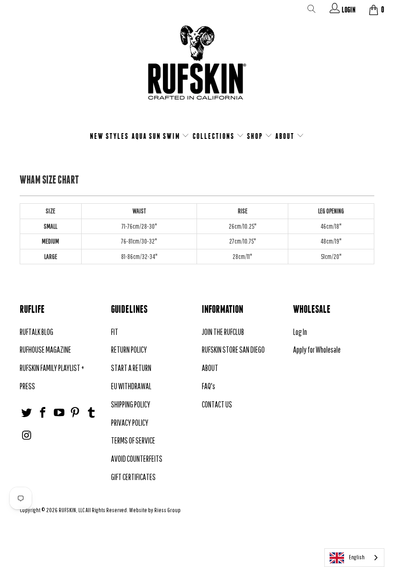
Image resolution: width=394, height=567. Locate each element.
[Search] (311, 10)
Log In (300, 331)
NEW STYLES (109, 136)
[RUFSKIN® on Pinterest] (75, 413)
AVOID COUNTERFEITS (136, 458)
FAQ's (208, 386)
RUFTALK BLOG (36, 331)
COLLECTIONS (214, 136)
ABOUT (285, 136)
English (357, 557)
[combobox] (354, 557)
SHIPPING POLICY (130, 404)
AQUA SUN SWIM (157, 136)
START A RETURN (131, 367)
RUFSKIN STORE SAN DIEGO (233, 349)
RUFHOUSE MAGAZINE (45, 349)
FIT (114, 331)
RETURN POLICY (129, 349)
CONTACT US (217, 404)
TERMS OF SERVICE (133, 440)
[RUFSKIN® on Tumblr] (92, 413)
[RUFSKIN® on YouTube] (59, 413)
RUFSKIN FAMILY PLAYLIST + (52, 367)
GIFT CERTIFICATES (133, 476)
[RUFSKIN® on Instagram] (27, 436)
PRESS (27, 386)
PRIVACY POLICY (129, 422)
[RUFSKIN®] (197, 68)
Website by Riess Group (155, 510)
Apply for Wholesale (317, 349)
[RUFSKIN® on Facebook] (43, 413)
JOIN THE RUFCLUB (223, 331)
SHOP (256, 136)
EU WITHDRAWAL (131, 386)
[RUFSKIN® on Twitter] (27, 413)
